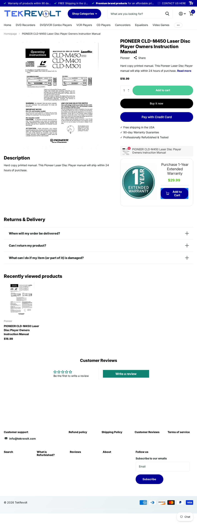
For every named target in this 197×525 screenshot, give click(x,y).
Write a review (126, 374)
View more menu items (178, 25)
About (107, 451)
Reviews (75, 451)
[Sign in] (182, 13)
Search (8, 451)
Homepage (10, 33)
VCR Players (84, 25)
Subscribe (150, 479)
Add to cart (163, 90)
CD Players (103, 25)
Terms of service (179, 432)
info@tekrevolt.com (22, 438)
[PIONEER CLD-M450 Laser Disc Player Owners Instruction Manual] (21, 299)
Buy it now (156, 103)
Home (7, 25)
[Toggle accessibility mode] (191, 3)
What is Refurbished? (46, 453)
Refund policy (78, 432)
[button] (129, 87)
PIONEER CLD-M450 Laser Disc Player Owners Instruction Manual (21, 330)
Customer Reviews (147, 432)
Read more (184, 70)
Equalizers (141, 25)
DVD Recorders (25, 25)
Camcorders (122, 25)
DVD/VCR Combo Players (56, 25)
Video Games (161, 25)
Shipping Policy (112, 432)
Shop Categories (83, 13)
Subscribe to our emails (151, 458)
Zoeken (167, 13)
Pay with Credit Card (157, 117)
